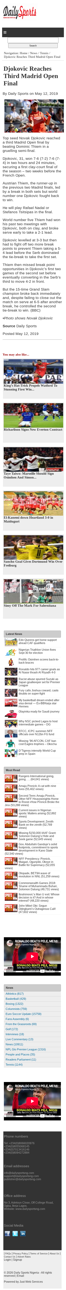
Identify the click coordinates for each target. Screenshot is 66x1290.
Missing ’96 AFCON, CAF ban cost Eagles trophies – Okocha (38, 742)
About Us (54, 1253)
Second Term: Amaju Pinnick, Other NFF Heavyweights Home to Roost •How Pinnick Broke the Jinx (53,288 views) (32, 800)
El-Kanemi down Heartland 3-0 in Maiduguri (28, 519)
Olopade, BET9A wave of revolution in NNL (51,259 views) (39, 875)
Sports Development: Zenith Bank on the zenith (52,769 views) (36, 824)
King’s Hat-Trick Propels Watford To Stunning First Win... (30, 387)
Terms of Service (39, 1253)
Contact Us (9, 1256)
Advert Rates (24, 1256)
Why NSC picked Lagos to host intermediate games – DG (38, 723)
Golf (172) (12, 1029)
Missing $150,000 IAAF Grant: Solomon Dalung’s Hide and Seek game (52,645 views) (37, 836)
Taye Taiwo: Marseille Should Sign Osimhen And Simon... (29, 475)
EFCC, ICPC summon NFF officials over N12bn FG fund (36, 733)
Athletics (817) (15, 993)
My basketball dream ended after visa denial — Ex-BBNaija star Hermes (39, 703)
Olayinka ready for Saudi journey (39, 711)
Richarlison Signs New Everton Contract (33, 429)
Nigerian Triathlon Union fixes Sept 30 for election (37, 651)
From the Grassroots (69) (21, 1024)
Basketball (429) (16, 998)
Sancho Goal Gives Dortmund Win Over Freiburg (33, 563)
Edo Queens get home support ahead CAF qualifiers (38, 641)
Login (7, 1259)
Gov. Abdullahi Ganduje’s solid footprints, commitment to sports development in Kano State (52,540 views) (31, 849)
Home (23, 53)
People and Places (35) (20, 1054)
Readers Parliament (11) (21, 1059)
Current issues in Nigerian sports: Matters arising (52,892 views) (37, 813)
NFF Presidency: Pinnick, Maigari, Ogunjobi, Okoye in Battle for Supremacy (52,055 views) (30, 863)
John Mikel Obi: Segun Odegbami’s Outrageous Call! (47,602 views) (37, 908)
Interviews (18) (15, 1034)
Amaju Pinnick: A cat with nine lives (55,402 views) (37, 787)
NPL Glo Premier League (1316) (26, 1049)
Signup (17, 1259)
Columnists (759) (16, 1008)
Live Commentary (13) (19, 1039)
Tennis (44, 53)
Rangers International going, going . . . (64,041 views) (36, 778)
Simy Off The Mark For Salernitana (30, 605)
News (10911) (14, 1044)
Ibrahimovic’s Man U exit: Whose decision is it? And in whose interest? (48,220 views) (39, 897)
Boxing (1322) (14, 1003)
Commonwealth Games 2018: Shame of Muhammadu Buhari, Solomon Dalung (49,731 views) (39, 886)
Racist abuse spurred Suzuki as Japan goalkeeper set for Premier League (39, 682)
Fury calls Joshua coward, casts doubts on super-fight (38, 692)
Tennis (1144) (14, 1064)
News (33, 53)
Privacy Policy (20, 1253)
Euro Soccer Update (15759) (23, 1014)
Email (20, 1275)
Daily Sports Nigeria (26, 1272)
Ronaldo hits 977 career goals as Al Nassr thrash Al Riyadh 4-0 (39, 671)
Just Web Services (31, 1281)
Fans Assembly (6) (17, 1019)
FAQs (8, 1253)
